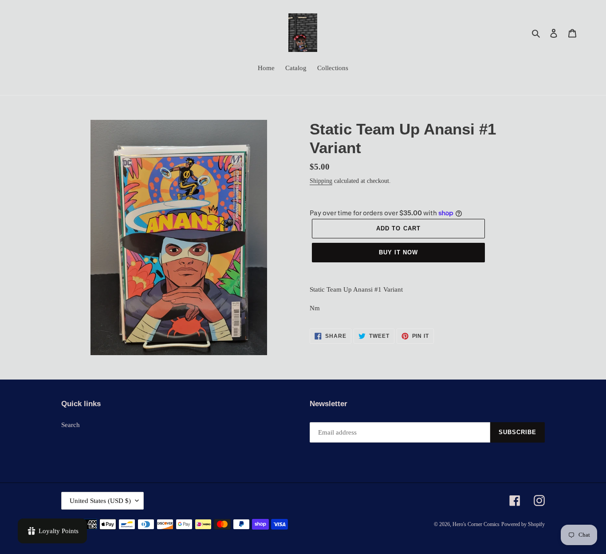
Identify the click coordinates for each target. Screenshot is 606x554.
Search (70, 424)
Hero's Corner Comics (476, 524)
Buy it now (398, 252)
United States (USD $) (100, 500)
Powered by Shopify (523, 524)
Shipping (321, 181)
